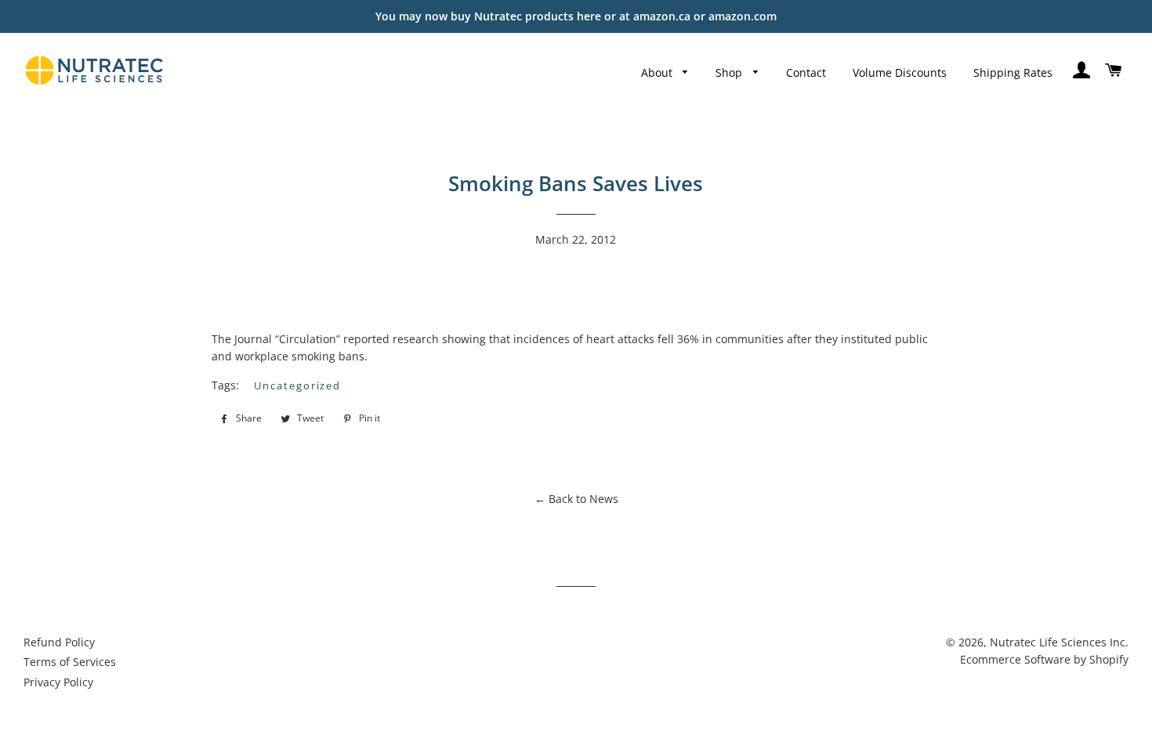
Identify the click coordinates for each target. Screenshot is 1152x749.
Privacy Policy (58, 682)
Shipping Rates (1012, 72)
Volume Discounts (900, 72)
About (658, 72)
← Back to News (576, 498)
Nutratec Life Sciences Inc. (1059, 642)
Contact (806, 72)
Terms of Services (70, 661)
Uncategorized (297, 385)
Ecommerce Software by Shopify (1044, 659)
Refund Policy (59, 642)
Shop (730, 72)
